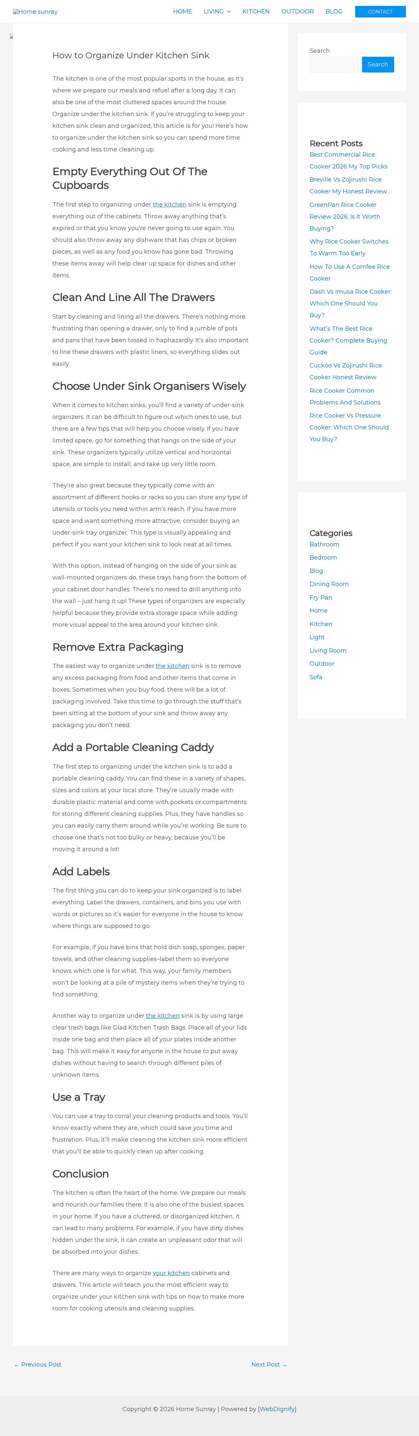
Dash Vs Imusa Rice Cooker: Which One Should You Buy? (351, 303)
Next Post (269, 1364)
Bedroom (323, 557)
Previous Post (38, 1364)
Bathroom (324, 544)
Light (317, 637)
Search (320, 50)
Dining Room (329, 584)
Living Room (328, 650)
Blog (316, 571)
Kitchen (321, 624)
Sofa (316, 677)
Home (319, 610)
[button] (380, 11)
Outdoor (322, 663)
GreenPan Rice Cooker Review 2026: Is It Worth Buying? (345, 216)
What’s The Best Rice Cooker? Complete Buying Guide (348, 340)
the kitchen (170, 204)
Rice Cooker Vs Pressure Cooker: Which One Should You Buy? (349, 427)
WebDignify (277, 1409)
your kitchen (171, 1273)
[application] (227, 11)
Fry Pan (321, 597)
